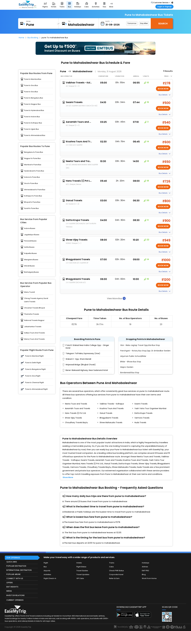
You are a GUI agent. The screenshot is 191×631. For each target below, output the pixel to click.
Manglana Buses (31, 259)
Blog (144, 574)
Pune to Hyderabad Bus (34, 110)
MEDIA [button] (9, 591)
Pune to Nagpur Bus (32, 104)
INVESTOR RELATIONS (15, 595)
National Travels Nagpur (34, 320)
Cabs (111, 566)
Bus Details (163, 95)
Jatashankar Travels (32, 326)
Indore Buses (29, 228)
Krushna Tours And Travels (79, 141)
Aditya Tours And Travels (34, 333)
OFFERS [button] (9, 582)
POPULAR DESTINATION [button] (16, 566)
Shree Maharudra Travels (111, 422)
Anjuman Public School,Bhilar (133, 356)
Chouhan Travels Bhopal (34, 308)
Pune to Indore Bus (32, 116)
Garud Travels (74, 200)
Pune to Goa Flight (32, 376)
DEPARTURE (104, 76)
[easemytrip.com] (28, 5)
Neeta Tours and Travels (79, 161)
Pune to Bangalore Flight (35, 369)
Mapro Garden (126, 367)
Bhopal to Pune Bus (32, 202)
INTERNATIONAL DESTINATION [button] (19, 570)
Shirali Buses (29, 266)
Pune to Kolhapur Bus (33, 123)
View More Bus (116, 298)
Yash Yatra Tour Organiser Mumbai (150, 408)
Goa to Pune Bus (31, 183)
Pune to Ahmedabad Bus (34, 135)
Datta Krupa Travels (77, 220)
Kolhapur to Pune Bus (33, 196)
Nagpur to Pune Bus (32, 158)
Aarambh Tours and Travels (79, 121)
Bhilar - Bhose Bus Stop (130, 361)
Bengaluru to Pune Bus (33, 152)
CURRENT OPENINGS (15, 600)
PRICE (167, 76)
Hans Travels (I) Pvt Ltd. (79, 180)
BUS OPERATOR (66, 76)
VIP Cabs (80, 578)
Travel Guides (82, 570)
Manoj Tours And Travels (34, 339)
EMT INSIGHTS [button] (12, 586)
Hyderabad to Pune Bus (34, 171)
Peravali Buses (30, 241)
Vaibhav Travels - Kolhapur (79, 82)
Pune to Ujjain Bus (31, 129)
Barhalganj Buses (31, 272)
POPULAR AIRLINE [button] (13, 574)
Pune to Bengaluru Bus (33, 98)
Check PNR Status (116, 570)
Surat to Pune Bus (31, 208)
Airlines (145, 566)
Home (21, 37)
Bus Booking (33, 37)
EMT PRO (145, 570)
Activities (47, 574)
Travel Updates (82, 574)
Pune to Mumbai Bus (32, 79)
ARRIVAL (136, 76)
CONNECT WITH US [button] (14, 578)
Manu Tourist (29, 292)
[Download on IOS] (143, 616)
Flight (46, 563)
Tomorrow (131, 23)
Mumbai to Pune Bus (32, 164)
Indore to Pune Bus (32, 177)
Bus (45, 566)
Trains (111, 563)
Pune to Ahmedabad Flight (36, 389)
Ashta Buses (29, 247)
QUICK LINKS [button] (11, 561)
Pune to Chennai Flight (34, 382)
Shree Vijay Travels (76, 239)
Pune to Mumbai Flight (34, 356)
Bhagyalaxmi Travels (78, 259)
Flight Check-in (50, 578)
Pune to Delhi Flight (33, 362)
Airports (47, 570)
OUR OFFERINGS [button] (13, 557)
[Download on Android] (125, 616)
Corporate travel (116, 574)
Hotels (79, 563)
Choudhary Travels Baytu (76, 422)
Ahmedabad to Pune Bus (34, 189)
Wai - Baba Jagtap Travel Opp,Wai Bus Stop (140, 345)
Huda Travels (140, 422)
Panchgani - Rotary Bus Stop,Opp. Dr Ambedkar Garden (145, 350)
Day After (144, 23)
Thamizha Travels (31, 314)
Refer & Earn (114, 578)
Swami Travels (74, 102)
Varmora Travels (141, 418)
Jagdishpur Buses (31, 234)
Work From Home (149, 578)
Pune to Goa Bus (31, 85)
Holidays (145, 563)
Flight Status (81, 566)
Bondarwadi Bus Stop (129, 372)
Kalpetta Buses (30, 253)
